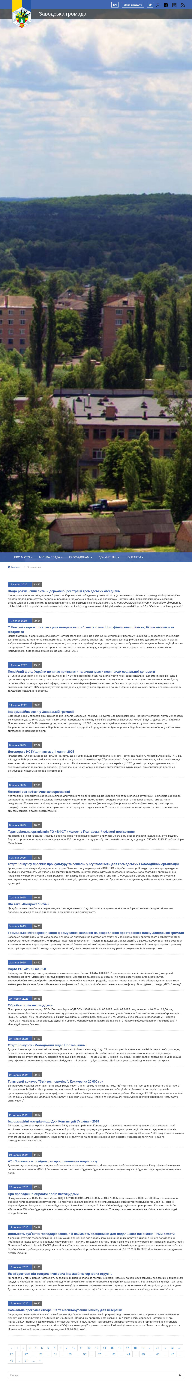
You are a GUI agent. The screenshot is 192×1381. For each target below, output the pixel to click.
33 (70, 1354)
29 (40, 1354)
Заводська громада (62, 13)
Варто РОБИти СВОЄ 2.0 (27, 968)
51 (26, 1360)
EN (115, 5)
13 (96, 1348)
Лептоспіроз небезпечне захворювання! (39, 791)
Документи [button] (108, 557)
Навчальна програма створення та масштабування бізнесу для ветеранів (65, 1310)
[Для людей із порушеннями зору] (150, 4)
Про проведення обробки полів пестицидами (43, 1193)
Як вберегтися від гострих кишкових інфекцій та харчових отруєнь (60, 1273)
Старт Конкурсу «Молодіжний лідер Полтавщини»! (47, 1045)
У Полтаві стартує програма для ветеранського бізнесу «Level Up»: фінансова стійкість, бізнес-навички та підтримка (91, 629)
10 (73, 1348)
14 (104, 1348)
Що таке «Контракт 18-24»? (28, 904)
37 (99, 1354)
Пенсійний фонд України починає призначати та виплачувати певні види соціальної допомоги (81, 671)
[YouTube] (174, 5)
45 (157, 1354)
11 (81, 1348)
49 (11, 1360)
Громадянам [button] (79, 557)
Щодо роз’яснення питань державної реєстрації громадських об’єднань (64, 591)
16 (119, 1348)
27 (26, 1354)
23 (172, 1348)
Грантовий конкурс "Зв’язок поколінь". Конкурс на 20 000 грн (55, 1081)
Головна (15, 567)
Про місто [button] (22, 557)
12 (89, 1348)
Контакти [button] (134, 557)
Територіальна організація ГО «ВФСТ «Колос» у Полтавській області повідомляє (71, 831)
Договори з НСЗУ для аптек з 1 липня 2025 (41, 751)
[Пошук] (157, 5)
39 (114, 1354)
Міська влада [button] (50, 557)
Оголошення (34, 567)
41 (128, 1354)
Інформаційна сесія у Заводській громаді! (41, 711)
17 (127, 1348)
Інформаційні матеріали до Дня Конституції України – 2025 (53, 1121)
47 (172, 1354)
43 (143, 1354)
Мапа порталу (133, 5)
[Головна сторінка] (22, 14)
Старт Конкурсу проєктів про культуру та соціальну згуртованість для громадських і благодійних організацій (93, 864)
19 (142, 1348)
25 (11, 1354)
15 (112, 1348)
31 (55, 1354)
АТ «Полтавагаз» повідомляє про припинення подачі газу (53, 1161)
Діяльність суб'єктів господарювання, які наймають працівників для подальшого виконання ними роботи (91, 1233)
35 (84, 1354)
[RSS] (183, 5)
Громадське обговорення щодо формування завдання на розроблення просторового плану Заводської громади (96, 932)
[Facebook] (165, 5)
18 (135, 1348)
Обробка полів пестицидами (30, 1005)
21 (157, 1348)
